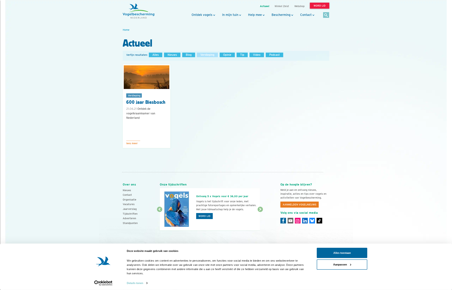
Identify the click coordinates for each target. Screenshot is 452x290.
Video (256, 54)
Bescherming (281, 15)
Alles (155, 54)
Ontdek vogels (202, 15)
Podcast (274, 54)
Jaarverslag (130, 209)
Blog (189, 54)
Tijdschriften (130, 213)
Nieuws (172, 54)
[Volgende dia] (260, 220)
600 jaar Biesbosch (145, 102)
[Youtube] (290, 220)
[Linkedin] (305, 220)
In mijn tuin (230, 15)
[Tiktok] (319, 220)
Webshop (299, 6)
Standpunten (130, 223)
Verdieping (207, 54)
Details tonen (135, 283)
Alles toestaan (342, 252)
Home (126, 29)
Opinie (227, 54)
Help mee (255, 15)
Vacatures (129, 204)
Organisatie (129, 199)
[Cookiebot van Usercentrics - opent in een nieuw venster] (103, 283)
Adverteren (129, 218)
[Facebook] (283, 220)
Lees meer (132, 143)
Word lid (204, 216)
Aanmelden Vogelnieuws (299, 204)
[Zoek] (326, 15)
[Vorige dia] (159, 220)
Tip (242, 54)
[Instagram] (298, 220)
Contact (306, 15)
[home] (138, 11)
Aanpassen (340, 264)
